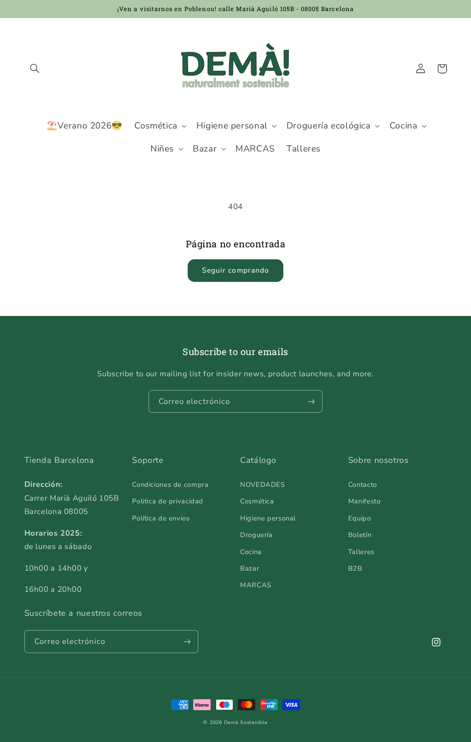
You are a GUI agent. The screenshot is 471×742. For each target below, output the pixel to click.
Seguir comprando (235, 270)
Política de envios (161, 518)
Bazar (249, 568)
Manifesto (364, 501)
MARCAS (255, 585)
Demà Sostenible (246, 722)
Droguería (256, 534)
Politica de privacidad (167, 501)
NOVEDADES (262, 484)
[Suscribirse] (311, 401)
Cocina (251, 551)
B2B (355, 568)
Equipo (359, 518)
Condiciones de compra (170, 484)
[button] (35, 68)
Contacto (362, 484)
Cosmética (257, 501)
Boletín (359, 534)
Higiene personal (268, 518)
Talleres (361, 551)
